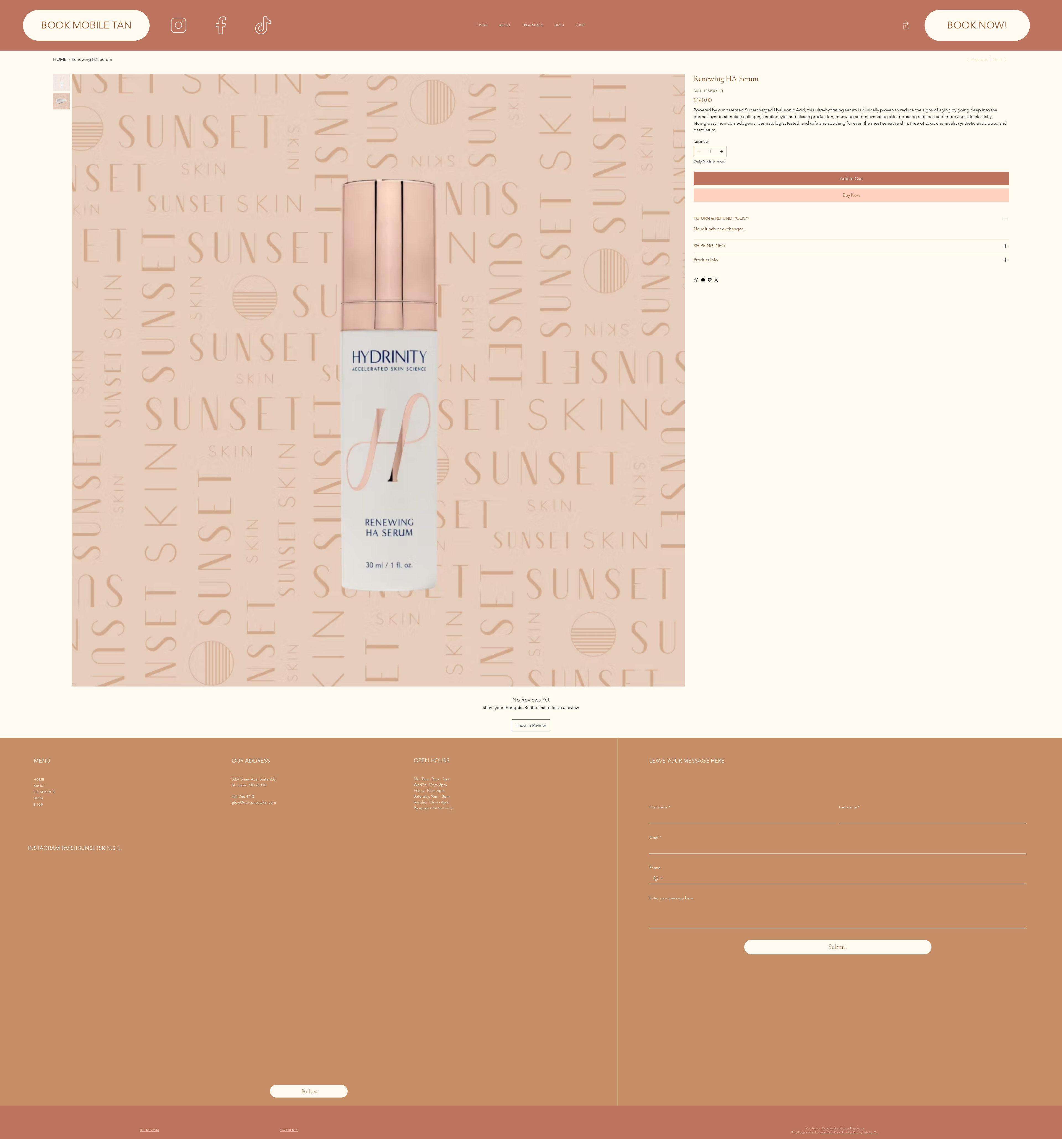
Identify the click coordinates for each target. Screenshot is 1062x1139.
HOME (39, 779)
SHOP (38, 804)
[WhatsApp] (696, 279)
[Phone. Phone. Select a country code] (658, 878)
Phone (654, 867)
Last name (849, 807)
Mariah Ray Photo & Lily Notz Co (849, 1132)
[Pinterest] (709, 279)
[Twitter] (716, 279)
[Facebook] (220, 25)
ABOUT (39, 786)
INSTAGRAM (149, 1130)
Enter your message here (671, 898)
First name (659, 807)
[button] (906, 25)
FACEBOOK (289, 1130)
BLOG (38, 798)
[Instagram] (178, 25)
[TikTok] (263, 25)
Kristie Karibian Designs (843, 1128)
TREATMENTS (44, 792)
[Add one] (721, 151)
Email (655, 837)
